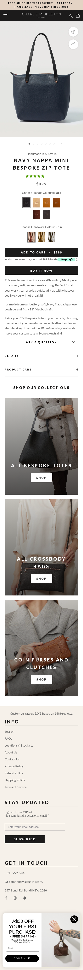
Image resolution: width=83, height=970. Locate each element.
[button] (35, 176)
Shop (41, 477)
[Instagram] (15, 897)
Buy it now (41, 270)
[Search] (71, 15)
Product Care (18, 369)
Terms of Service (16, 787)
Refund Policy (14, 773)
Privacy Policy (14, 766)
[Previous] (22, 143)
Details (12, 355)
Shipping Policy (15, 780)
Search (9, 731)
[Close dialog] (74, 919)
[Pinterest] (24, 897)
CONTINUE (22, 958)
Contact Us (12, 759)
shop (41, 578)
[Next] (61, 143)
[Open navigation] (5, 15)
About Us (11, 752)
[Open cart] (78, 16)
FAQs (8, 738)
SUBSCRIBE (24, 839)
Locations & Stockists (19, 745)
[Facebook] (6, 897)
